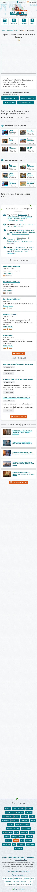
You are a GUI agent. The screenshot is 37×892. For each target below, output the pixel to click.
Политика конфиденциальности (18, 871)
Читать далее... (8, 273)
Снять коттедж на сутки (20, 234)
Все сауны (13, 23)
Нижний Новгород (13, 828)
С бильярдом (13, 249)
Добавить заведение (19, 881)
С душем (19, 240)
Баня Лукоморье (30, 165)
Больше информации (20, 482)
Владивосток (10, 812)
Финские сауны (13, 217)
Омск (16, 832)
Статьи (30, 881)
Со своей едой (20, 247)
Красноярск (24, 820)
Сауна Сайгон (11, 174)
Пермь (32, 832)
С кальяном (19, 251)
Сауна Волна (7, 335)
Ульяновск (6, 844)
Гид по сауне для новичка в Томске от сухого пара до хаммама (22, 432)
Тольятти (8, 840)
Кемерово (5, 820)
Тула (22, 840)
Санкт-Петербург (18, 808)
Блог (32, 878)
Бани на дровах (19, 218)
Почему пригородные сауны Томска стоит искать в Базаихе (23, 453)
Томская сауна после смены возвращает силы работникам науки (23, 463)
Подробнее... (9, 373)
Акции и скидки (11, 885)
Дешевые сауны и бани (25, 230)
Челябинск (30, 844)
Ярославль (18, 848)
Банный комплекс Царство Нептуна (16, 398)
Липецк (10, 824)
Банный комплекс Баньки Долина (30, 141)
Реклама (26, 878)
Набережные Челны (22, 824)
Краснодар (14, 820)
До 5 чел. (22, 224)
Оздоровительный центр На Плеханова (18, 364)
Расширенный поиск (25, 102)
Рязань (14, 836)
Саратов (29, 836)
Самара (21, 836)
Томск (16, 840)
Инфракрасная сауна (15, 220)
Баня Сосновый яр (12, 148)
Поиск (32, 23)
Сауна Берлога (11, 139)
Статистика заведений (24, 885)
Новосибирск (7, 832)
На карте (24, 23)
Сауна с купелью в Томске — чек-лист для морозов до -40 (22, 442)
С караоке (30, 247)
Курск (33, 820)
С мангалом (25, 249)
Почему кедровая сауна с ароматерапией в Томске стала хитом (23, 474)
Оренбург (24, 832)
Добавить (32, 2)
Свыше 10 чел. (18, 226)
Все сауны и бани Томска (9, 30)
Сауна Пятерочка (12, 131)
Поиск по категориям (10, 98)
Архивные (8, 881)
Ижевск (16, 816)
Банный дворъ (29, 148)
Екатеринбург (7, 816)
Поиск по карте (9, 102)
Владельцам (23, 2)
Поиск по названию (27, 98)
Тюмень (28, 840)
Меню (5, 23)
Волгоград (19, 812)
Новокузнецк (26, 828)
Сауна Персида (30, 174)
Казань (32, 816)
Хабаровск (21, 844)
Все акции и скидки (19, 417)
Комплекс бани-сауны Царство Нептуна (18, 379)
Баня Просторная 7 (10, 314)
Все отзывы (19, 353)
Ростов (7, 836)
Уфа (14, 844)
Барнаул (29, 808)
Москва (7, 808)
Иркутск (24, 816)
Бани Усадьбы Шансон (11, 266)
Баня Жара (30, 131)
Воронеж (29, 812)
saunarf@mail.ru (21, 860)
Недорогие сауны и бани (18, 232)
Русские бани (22, 215)
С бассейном (21, 238)
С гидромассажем (16, 240)
